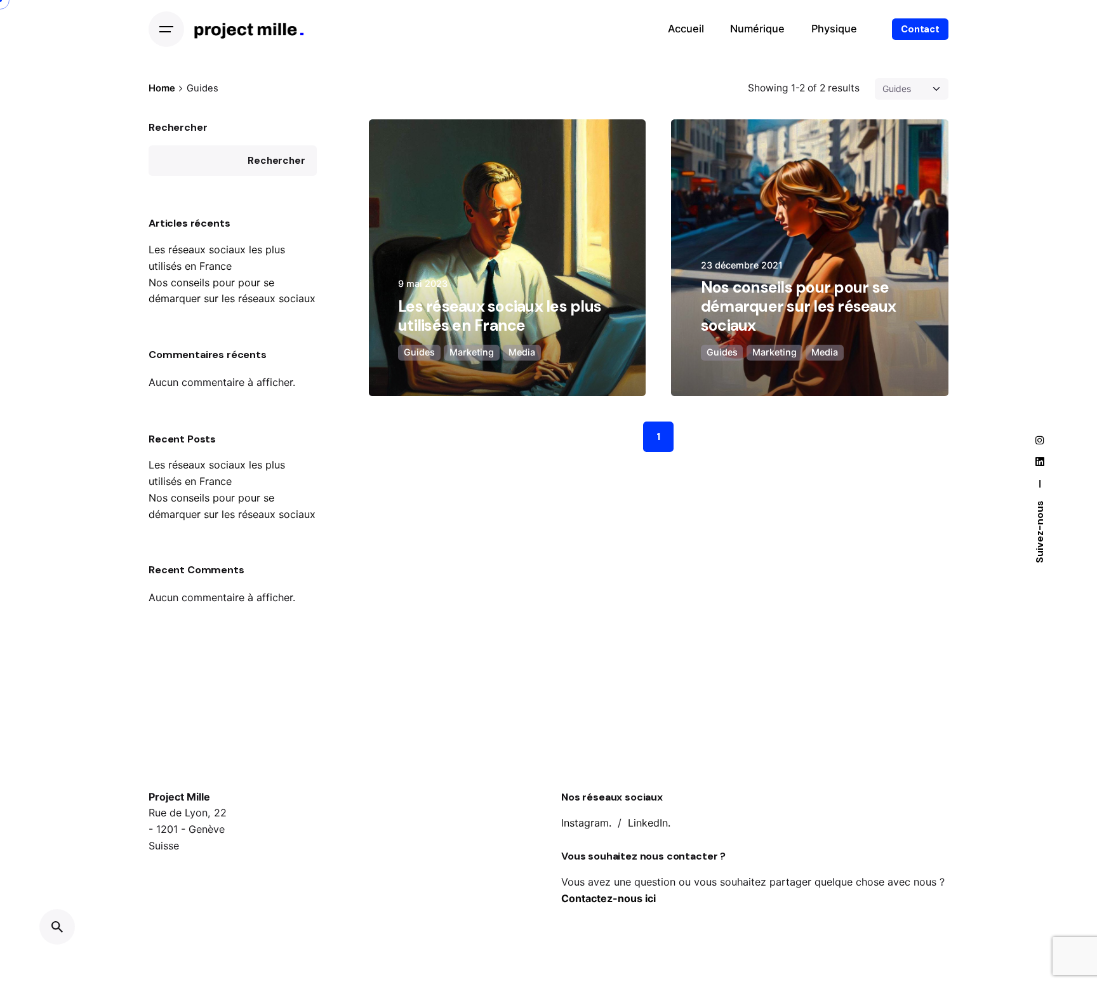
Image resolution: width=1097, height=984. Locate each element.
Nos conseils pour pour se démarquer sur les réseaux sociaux (798, 306)
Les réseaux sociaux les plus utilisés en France (499, 316)
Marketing (471, 352)
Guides (419, 352)
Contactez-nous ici (608, 898)
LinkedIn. (649, 822)
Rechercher (178, 127)
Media (522, 352)
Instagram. (586, 822)
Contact (920, 29)
